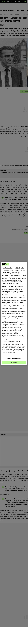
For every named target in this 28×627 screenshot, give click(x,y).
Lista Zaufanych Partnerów (8, 354)
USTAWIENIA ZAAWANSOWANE (14, 358)
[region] (14, 313)
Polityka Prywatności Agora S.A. (14, 318)
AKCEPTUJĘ (14, 362)
